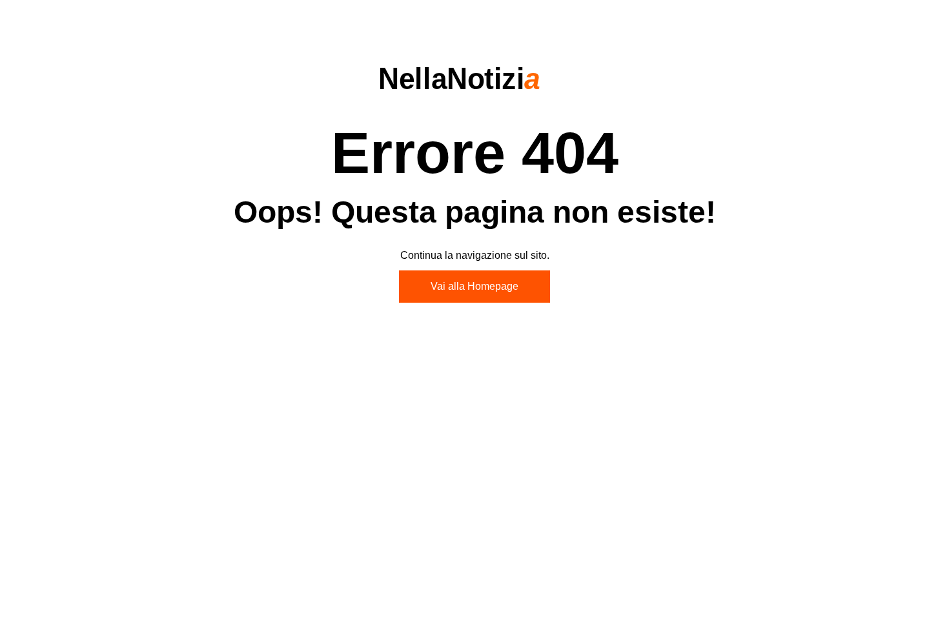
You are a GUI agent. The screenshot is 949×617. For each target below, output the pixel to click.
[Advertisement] (474, 420)
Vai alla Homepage (474, 286)
